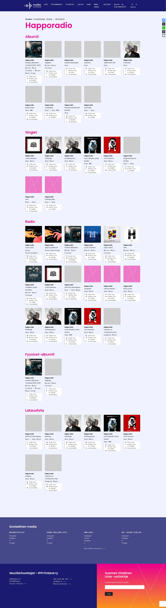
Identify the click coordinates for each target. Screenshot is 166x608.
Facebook (12, 538)
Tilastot (70, 4)
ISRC (89, 4)
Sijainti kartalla (16, 584)
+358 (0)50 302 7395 (60, 579)
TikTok (86, 538)
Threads (12, 543)
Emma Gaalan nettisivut (92, 548)
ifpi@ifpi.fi (57, 581)
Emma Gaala (96, 5)
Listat (80, 4)
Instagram (12, 536)
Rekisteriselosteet (60, 584)
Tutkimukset (57, 4)
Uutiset (107, 4)
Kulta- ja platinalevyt (120, 5)
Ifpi (46, 4)
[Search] (132, 4)
